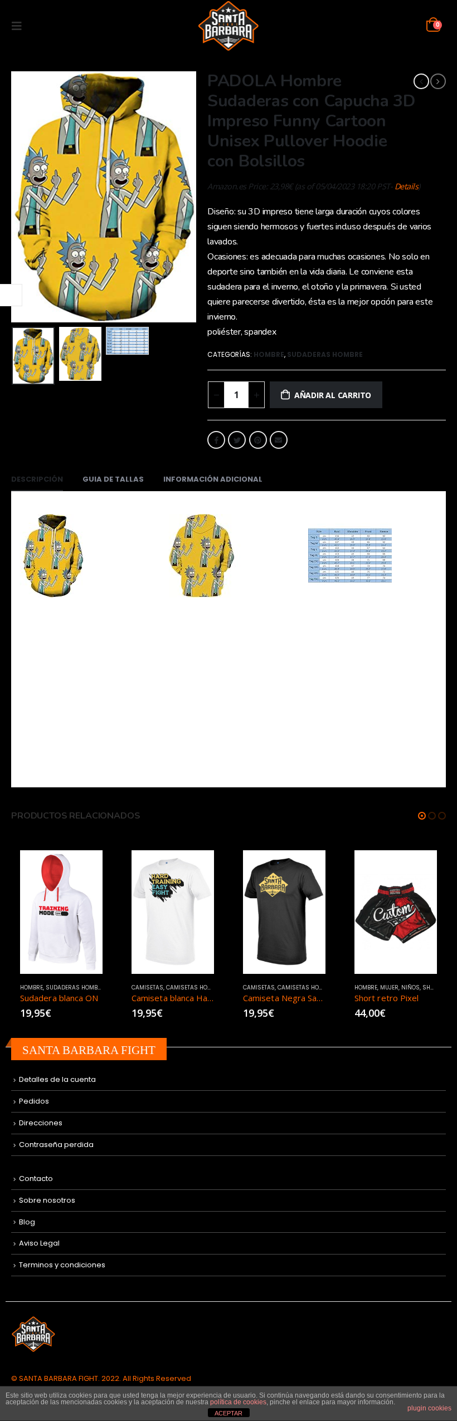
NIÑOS (334, 987)
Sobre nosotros (47, 1200)
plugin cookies (429, 1408)
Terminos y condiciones (62, 1265)
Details (407, 186)
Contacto (36, 1178)
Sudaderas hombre (325, 354)
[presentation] (14, 197)
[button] (422, 815)
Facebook (216, 440)
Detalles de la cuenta (57, 1079)
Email (279, 440)
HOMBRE (269, 354)
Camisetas (71, 987)
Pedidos (34, 1101)
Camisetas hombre (118, 987)
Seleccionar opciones (119, 869)
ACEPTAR (228, 1413)
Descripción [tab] (37, 479)
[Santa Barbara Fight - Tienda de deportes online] (228, 26)
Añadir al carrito (332, 395)
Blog (27, 1222)
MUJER (313, 987)
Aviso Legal (39, 1243)
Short (355, 987)
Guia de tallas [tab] (113, 479)
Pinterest (258, 440)
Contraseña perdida (56, 1144)
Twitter (237, 440)
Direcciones (40, 1123)
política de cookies (238, 1402)
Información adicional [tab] (212, 479)
